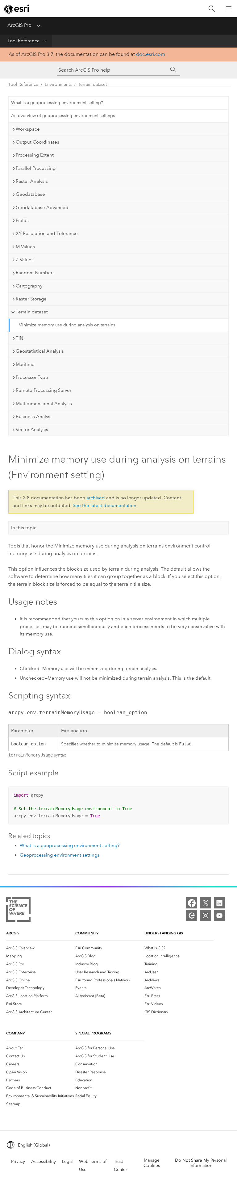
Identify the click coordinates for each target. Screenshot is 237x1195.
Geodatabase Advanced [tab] (42, 207)
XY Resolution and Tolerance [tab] (47, 233)
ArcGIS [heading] (12, 933)
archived (95, 498)
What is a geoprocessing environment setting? (57, 102)
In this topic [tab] (23, 527)
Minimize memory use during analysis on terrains (67, 325)
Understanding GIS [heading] (163, 933)
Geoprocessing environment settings (59, 855)
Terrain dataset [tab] (32, 312)
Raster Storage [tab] (31, 299)
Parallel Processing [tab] (36, 168)
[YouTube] (219, 915)
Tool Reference (23, 41)
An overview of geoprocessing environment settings (63, 115)
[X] (205, 902)
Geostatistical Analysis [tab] (40, 351)
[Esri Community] (191, 915)
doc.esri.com (150, 54)
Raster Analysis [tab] (32, 181)
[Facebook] (191, 902)
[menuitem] (40, 948)
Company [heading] (15, 1033)
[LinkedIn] (219, 902)
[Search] (212, 8)
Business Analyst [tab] (34, 416)
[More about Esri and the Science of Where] (18, 910)
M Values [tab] (25, 246)
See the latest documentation (104, 505)
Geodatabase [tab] (30, 194)
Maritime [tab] (25, 364)
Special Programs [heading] (93, 1033)
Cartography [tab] (29, 286)
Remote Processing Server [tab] (43, 390)
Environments (58, 84)
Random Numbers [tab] (35, 272)
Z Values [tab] (25, 259)
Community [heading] (86, 933)
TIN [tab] (19, 338)
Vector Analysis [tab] (32, 429)
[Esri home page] (17, 9)
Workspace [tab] (28, 129)
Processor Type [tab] (32, 377)
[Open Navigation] (228, 8)
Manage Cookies (151, 1163)
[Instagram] (205, 915)
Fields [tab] (22, 220)
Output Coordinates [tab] (37, 142)
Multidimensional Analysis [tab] (44, 403)
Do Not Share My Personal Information (201, 1163)
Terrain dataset (92, 84)
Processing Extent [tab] (35, 155)
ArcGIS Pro (19, 25)
